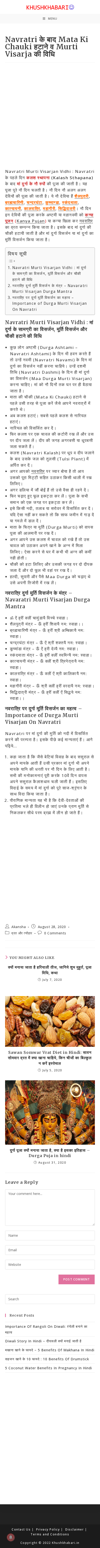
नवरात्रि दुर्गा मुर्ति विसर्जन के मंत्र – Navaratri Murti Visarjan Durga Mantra (50, 288)
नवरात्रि (86, 221)
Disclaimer (74, 1529)
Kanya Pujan (31, 221)
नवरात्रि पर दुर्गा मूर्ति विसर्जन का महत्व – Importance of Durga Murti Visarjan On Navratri (49, 303)
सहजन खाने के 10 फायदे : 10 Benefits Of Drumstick (47, 1359)
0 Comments (55, 933)
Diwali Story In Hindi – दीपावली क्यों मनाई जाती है (43, 1341)
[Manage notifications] (11, 1537)
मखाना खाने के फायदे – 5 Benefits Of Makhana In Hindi (49, 1350)
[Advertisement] (50, 116)
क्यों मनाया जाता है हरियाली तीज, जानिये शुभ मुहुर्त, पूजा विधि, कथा (50, 970)
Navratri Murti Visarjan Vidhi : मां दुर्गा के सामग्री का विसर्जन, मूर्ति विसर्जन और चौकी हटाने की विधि (49, 273)
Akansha (18, 926)
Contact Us (21, 1529)
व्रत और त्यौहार (21, 933)
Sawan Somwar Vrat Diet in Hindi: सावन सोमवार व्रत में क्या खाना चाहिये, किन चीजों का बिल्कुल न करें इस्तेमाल (50, 1058)
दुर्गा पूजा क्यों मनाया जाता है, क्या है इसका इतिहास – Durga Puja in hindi (50, 1153)
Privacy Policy (48, 1529)
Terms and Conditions (50, 1534)
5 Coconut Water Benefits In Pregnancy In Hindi (48, 1368)
